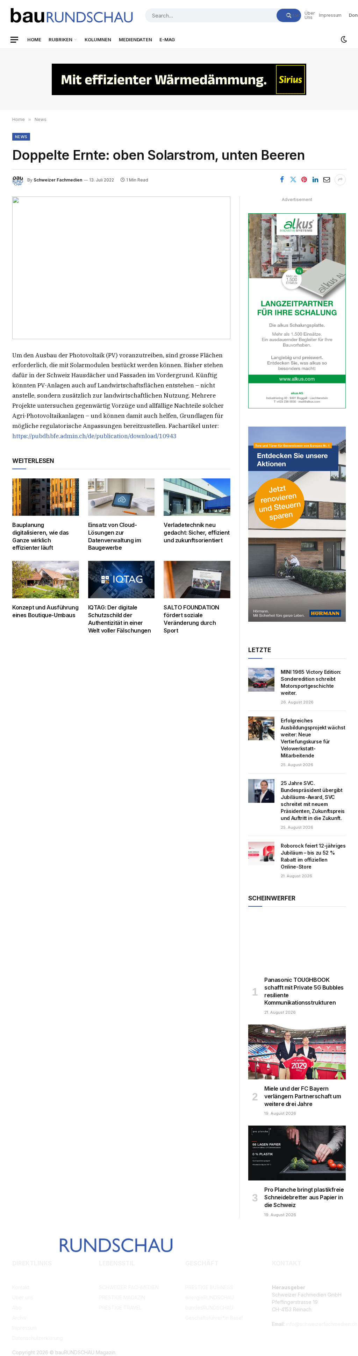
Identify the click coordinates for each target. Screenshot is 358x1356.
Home (34, 39)
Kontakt (292, 15)
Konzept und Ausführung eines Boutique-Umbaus (45, 611)
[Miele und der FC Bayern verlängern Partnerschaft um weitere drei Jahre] (297, 1052)
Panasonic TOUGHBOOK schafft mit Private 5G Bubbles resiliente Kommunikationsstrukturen (304, 991)
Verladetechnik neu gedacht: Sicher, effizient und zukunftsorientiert (197, 532)
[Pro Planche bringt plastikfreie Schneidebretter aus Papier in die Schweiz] (297, 1153)
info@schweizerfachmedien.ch (321, 1324)
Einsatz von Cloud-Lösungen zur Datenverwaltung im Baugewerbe (114, 536)
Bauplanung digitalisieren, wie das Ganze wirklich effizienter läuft (40, 536)
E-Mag (167, 39)
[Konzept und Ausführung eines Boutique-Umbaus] (45, 579)
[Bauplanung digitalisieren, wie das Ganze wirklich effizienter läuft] (45, 497)
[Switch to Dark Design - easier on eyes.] (343, 39)
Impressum (330, 15)
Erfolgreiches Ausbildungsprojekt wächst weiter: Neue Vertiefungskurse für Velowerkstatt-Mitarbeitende (313, 738)
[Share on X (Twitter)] (293, 179)
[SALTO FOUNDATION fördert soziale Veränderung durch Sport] (197, 579)
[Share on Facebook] (282, 179)
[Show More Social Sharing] (340, 179)
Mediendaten (135, 39)
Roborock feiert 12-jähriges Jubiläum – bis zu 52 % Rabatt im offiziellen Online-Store (313, 856)
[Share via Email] (326, 179)
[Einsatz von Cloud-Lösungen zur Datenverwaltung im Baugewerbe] (121, 497)
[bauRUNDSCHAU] (71, 15)
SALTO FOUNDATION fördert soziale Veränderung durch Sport (191, 619)
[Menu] (14, 40)
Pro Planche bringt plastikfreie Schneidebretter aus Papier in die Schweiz (304, 1197)
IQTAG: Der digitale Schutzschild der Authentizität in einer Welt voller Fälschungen (119, 619)
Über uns (310, 15)
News (21, 136)
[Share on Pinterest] (304, 179)
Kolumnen (98, 39)
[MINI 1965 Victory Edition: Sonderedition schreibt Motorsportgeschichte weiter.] (261, 680)
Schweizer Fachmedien (58, 180)
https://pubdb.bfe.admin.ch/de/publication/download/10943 (94, 436)
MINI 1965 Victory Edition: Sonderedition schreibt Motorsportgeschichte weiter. (311, 682)
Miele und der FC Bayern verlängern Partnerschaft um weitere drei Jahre (302, 1096)
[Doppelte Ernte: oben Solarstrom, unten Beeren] (121, 268)
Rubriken (60, 39)
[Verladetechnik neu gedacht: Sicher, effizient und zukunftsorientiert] (197, 497)
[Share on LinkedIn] (315, 179)
